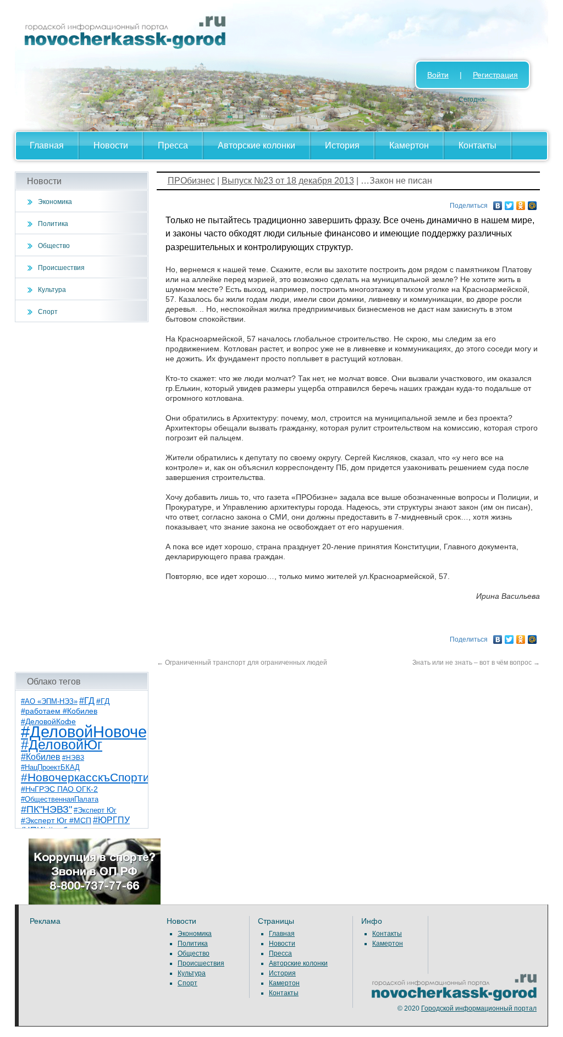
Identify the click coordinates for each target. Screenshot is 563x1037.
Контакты (477, 145)
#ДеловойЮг (61, 744)
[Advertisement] (81, 497)
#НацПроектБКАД (50, 767)
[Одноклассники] (521, 202)
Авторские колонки (256, 145)
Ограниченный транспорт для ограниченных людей (242, 662)
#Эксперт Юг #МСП (56, 821)
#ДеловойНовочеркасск (108, 731)
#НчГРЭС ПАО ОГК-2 (59, 789)
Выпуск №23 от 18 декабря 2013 (288, 180)
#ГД (87, 700)
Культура (52, 290)
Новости (110, 145)
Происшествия (61, 268)
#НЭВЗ (73, 758)
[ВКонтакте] (498, 202)
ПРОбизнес (191, 180)
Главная (47, 145)
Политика (53, 224)
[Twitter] (509, 202)
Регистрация (495, 74)
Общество (54, 246)
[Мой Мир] (532, 202)
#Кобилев (40, 757)
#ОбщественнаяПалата (59, 799)
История (342, 145)
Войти (438, 74)
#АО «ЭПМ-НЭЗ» (49, 701)
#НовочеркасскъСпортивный (99, 777)
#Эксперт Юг (95, 810)
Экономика (55, 202)
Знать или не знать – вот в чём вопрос (476, 662)
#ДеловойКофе (48, 721)
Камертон (409, 145)
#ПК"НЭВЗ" (46, 809)
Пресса (173, 145)
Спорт (48, 312)
